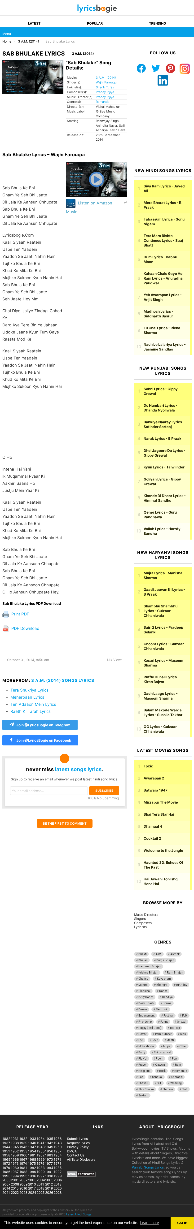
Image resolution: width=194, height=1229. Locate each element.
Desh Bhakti (146, 1003)
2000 (6, 1180)
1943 (58, 1143)
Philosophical (162, 1052)
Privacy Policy (78, 1147)
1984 (49, 1168)
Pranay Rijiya (105, 92)
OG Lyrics (160, 729)
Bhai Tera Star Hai (159, 814)
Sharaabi (177, 1077)
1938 (15, 1143)
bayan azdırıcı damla (44, 1112)
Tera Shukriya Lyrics (29, 690)
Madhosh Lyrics (158, 313)
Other (182, 1046)
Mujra (167, 1046)
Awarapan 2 (154, 778)
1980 (15, 1168)
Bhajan (143, 960)
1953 (23, 1151)
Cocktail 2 (152, 838)
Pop (174, 1058)
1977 (49, 1163)
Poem (159, 1058)
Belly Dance (145, 997)
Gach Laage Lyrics (161, 696)
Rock (162, 1071)
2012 (49, 1184)
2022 (15, 1192)
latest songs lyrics (78, 769)
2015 (15, 1188)
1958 (6, 1155)
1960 (23, 1155)
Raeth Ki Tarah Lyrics (30, 711)
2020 (58, 1188)
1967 (23, 1159)
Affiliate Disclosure (81, 1159)
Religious (144, 1071)
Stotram (168, 1089)
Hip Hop (175, 1028)
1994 (15, 1176)
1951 (6, 1151)
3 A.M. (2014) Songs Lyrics (62, 680)
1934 (41, 1139)
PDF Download (25, 628)
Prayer (142, 1064)
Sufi (159, 1083)
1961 (32, 1155)
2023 (23, 1192)
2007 (6, 1184)
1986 (6, 1172)
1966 (15, 1159)
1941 (40, 1143)
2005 (49, 1180)
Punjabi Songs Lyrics (148, 1167)
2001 (15, 1180)
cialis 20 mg (9, 1112)
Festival (168, 1015)
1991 (49, 1172)
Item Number (163, 1034)
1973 (15, 1163)
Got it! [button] (182, 1223)
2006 (58, 1180)
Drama (167, 1003)
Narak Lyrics (162, 438)
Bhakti (142, 954)
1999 (58, 1176)
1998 (49, 1176)
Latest (34, 23)
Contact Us (75, 1155)
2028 (58, 1192)
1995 (23, 1176)
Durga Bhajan (165, 960)
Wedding (176, 1083)
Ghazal (181, 1021)
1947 (32, 1147)
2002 (23, 1180)
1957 (58, 1151)
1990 (41, 1172)
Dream (142, 1009)
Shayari (143, 1083)
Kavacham (164, 978)
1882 (6, 1139)
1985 (58, 1168)
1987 (15, 1172)
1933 (32, 1139)
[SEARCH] (189, 32)
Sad (140, 1077)
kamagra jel (84, 1112)
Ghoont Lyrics (164, 646)
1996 (32, 1176)
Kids (183, 1034)
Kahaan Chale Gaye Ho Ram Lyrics (163, 278)
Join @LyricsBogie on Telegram (43, 725)
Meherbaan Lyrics (27, 697)
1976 (40, 1163)
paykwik (67, 1112)
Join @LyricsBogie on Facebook (43, 740)
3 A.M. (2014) (106, 77)
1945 (15, 1147)
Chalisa (143, 978)
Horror (142, 1034)
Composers (143, 923)
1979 (6, 1168)
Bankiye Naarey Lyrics (164, 424)
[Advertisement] (33, 424)
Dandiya (167, 997)
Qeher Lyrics (160, 514)
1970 (49, 1159)
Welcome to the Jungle (163, 850)
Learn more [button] (149, 1223)
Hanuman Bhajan (149, 966)
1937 (6, 1143)
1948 (41, 1147)
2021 (6, 1192)
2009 (23, 1184)
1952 (15, 1151)
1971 (57, 1159)
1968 (32, 1159)
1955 (41, 1151)
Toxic (148, 766)
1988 (23, 1172)
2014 (6, 1188)
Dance (163, 991)
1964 (58, 1155)
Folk (184, 1015)
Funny (164, 1021)
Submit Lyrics (77, 1139)
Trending (157, 23)
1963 (49, 1155)
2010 (32, 1184)
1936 (58, 1139)
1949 (49, 1147)
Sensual (157, 1077)
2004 (41, 1180)
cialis (23, 1112)
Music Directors (146, 915)
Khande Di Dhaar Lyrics (165, 498)
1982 (32, 1168)
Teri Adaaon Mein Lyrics (33, 704)
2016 (23, 1188)
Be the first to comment (65, 823)
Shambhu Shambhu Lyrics (160, 611)
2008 (15, 1184)
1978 (58, 1163)
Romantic (102, 102)
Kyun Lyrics (164, 467)
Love (155, 1040)
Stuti (185, 1089)
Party (141, 1052)
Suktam (143, 1095)
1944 (6, 1147)
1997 (40, 1176)
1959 (15, 1155)
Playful (142, 1058)
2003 (32, 1180)
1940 (32, 1143)
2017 (32, 1188)
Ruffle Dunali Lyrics (161, 679)
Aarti (158, 954)
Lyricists (140, 927)
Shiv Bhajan (146, 1089)
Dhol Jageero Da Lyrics (164, 453)
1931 (14, 1139)
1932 (23, 1139)
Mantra (143, 985)
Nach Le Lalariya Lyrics (165, 346)
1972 (6, 1163)
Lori (140, 1040)
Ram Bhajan (175, 972)
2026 (49, 1192)
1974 (23, 1163)
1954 (32, 1151)
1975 (32, 1163)
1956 (49, 1151)
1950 (58, 1147)
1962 (40, 1155)
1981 (23, 1168)
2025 (41, 1192)
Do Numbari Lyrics (160, 407)
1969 (41, 1159)
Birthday (181, 985)
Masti (170, 1040)
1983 (41, 1168)
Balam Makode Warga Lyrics (163, 712)
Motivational (146, 1046)
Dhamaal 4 (153, 826)
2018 (40, 1188)
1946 (23, 1147)
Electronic (162, 1009)
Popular (95, 23)
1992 (58, 1172)
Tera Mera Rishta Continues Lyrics (163, 240)
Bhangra (162, 985)
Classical (144, 991)
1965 (6, 1159)
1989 (32, 1172)
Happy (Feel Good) (149, 1028)
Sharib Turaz (105, 87)
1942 (49, 1143)
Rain (178, 1064)
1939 (23, 1143)
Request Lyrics (78, 1143)
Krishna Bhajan (148, 972)
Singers (140, 919)
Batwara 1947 (156, 790)
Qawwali (160, 1064)
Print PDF (19, 614)
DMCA (72, 1151)
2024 (32, 1192)
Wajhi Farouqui (106, 82)
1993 (6, 1176)
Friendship (145, 1021)
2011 (40, 1184)
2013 (58, 1184)
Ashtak (175, 954)
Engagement (146, 1015)
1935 (49, 1139)
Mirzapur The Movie (161, 802)
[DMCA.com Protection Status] (81, 1176)
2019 (49, 1188)
